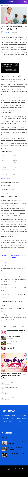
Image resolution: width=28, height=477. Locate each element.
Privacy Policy (7, 473)
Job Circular (6, 5)
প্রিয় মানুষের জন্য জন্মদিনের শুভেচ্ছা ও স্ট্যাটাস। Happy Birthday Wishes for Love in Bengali (11, 375)
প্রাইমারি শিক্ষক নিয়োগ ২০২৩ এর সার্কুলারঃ (10, 69)
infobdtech (7, 32)
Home (2, 5)
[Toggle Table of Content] (15, 64)
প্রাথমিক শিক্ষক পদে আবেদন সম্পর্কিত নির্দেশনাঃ (11, 70)
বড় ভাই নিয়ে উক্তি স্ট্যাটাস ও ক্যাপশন (13, 336)
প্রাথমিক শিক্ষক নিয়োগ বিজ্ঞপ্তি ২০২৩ (5, 178)
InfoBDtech (12, 1)
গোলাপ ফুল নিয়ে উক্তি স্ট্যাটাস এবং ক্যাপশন (11, 397)
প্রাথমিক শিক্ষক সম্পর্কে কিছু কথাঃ (7, 66)
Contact (2, 473)
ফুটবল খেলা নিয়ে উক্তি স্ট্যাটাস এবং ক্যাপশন (14, 341)
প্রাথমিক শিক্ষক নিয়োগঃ (6, 68)
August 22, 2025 (14, 32)
